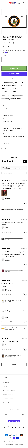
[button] (4, 3)
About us (6, 382)
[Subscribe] (23, 414)
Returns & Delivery (9, 390)
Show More (18, 188)
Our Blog (6, 386)
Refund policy (20, 441)
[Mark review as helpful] (25, 203)
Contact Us (6, 403)
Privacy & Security (8, 394)
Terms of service (19, 444)
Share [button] (5, 148)
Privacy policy (10, 444)
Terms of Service (8, 399)
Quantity (3, 56)
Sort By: (18, 176)
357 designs (12, 441)
